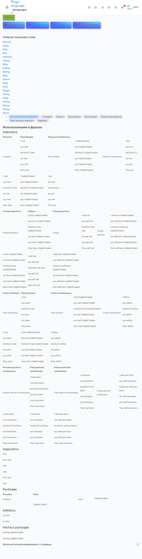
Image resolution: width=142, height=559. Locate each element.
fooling (6, 60)
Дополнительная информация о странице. (27, 544)
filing (5, 75)
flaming (6, 72)
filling (5, 64)
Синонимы (74, 116)
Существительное (111, 116)
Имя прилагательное (21, 120)
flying (5, 98)
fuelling (6, 68)
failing (6, 45)
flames (6, 113)
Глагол (59, 116)
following (7, 57)
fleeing (6, 109)
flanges (6, 90)
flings (5, 83)
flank (5, 49)
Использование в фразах (23, 116)
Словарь (46, 116)
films (5, 53)
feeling (6, 94)
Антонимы (90, 116)
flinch (5, 87)
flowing (6, 101)
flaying (6, 105)
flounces (7, 42)
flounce (6, 79)
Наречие (42, 120)
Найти (9, 17)
